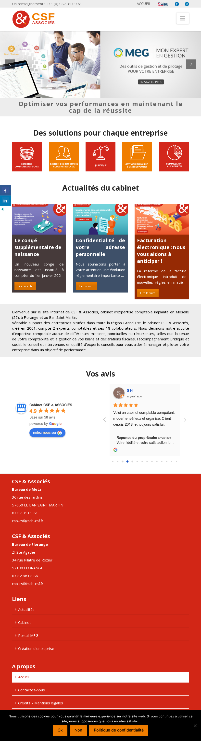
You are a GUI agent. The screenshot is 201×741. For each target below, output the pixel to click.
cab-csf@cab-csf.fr (27, 520)
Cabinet (24, 622)
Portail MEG (28, 635)
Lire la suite (25, 286)
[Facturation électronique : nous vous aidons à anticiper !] (162, 219)
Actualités (26, 609)
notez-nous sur (44, 432)
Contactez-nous (31, 689)
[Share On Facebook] (5, 190)
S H (130, 390)
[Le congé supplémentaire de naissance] (39, 219)
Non (78, 729)
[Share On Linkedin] (5, 201)
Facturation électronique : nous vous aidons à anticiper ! (161, 250)
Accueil (144, 3)
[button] (182, 18)
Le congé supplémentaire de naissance (37, 247)
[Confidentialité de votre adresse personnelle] (100, 219)
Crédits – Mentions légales (40, 702)
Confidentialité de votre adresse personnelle (100, 247)
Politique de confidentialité (119, 729)
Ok (60, 729)
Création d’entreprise (36, 648)
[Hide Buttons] (2, 208)
